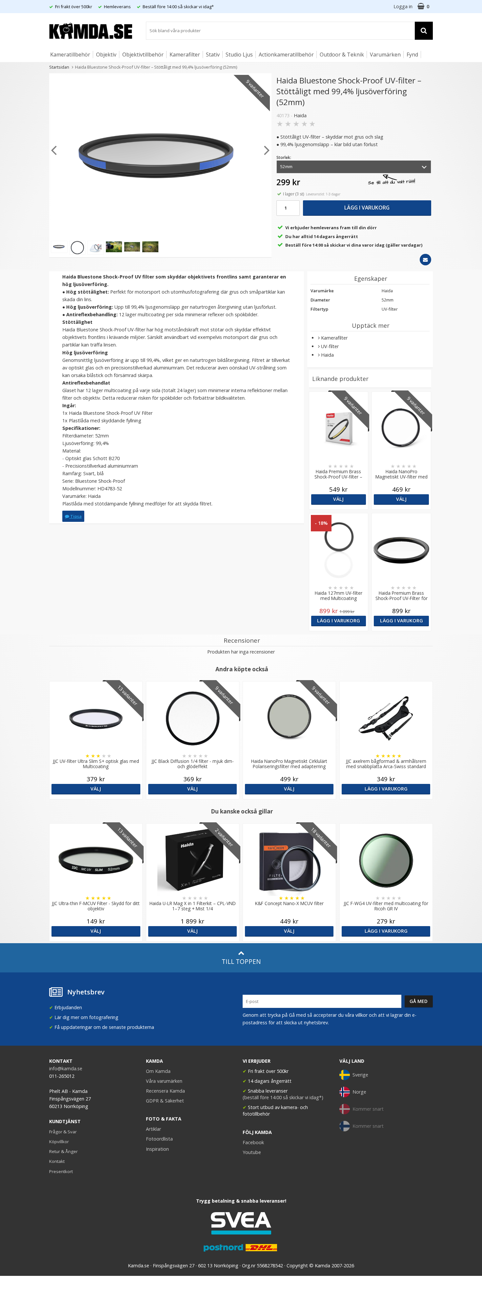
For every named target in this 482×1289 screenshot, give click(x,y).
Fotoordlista (159, 1139)
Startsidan (59, 67)
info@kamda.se (65, 1068)
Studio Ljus (239, 54)
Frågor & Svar (63, 1132)
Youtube (252, 1152)
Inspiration (157, 1149)
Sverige (360, 1075)
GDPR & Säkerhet (165, 1101)
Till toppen (241, 961)
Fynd (412, 54)
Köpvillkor (59, 1142)
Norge (359, 1092)
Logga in (402, 6)
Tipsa (75, 516)
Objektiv (106, 54)
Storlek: (283, 157)
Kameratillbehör (70, 54)
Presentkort (61, 1171)
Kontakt (57, 1161)
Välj (338, 499)
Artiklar (153, 1129)
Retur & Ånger (63, 1151)
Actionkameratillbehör (286, 54)
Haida (300, 115)
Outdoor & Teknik (342, 54)
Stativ (213, 54)
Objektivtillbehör (143, 54)
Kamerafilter (185, 54)
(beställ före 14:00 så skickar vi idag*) (283, 1097)
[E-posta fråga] (425, 259)
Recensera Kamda (165, 1091)
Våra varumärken (164, 1081)
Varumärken (385, 54)
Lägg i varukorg (367, 207)
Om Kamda (158, 1071)
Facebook (253, 1142)
